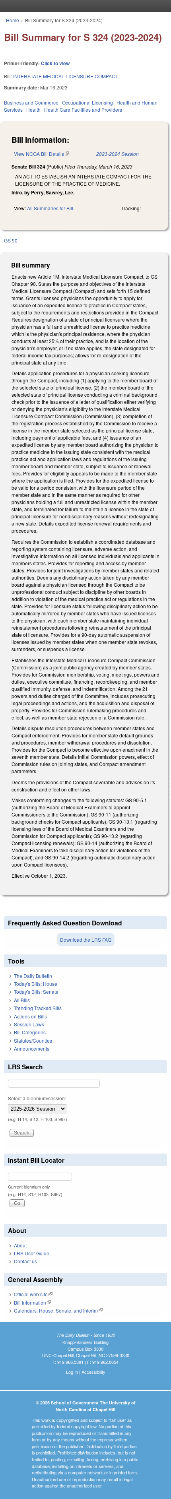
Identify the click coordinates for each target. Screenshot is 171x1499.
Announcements (31, 1048)
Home (12, 20)
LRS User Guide (31, 1253)
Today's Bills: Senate (36, 991)
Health (33, 109)
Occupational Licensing (87, 102)
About (20, 1245)
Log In (72, 1372)
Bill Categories (30, 1032)
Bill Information (32, 1302)
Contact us (25, 1261)
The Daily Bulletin (33, 975)
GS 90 (10, 240)
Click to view (55, 63)
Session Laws (29, 1024)
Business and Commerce (31, 102)
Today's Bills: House (35, 983)
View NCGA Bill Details (41, 153)
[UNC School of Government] (83, 6)
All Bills (22, 1000)
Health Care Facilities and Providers (83, 109)
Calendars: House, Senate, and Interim (58, 1310)
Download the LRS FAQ (85, 939)
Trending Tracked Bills (38, 1008)
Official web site (33, 1294)
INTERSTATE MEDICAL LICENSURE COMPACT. (66, 76)
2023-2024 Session (117, 153)
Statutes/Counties (33, 1040)
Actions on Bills (30, 1016)
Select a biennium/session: (37, 1098)
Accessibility (93, 1372)
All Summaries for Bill (50, 208)
